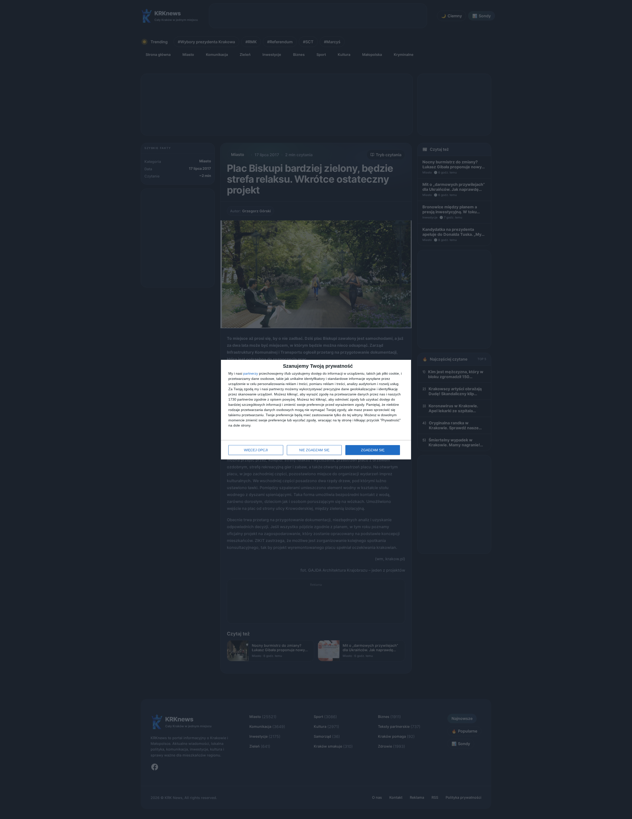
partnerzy (250, 373)
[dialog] (316, 409)
